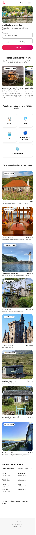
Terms (20, 526)
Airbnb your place (26, 3)
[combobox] (17, 36)
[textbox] (9, 42)
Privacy (15, 526)
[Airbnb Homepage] (3, 3)
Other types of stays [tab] (22, 468)
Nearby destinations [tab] (8, 468)
